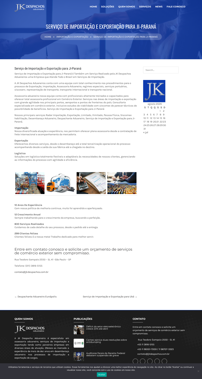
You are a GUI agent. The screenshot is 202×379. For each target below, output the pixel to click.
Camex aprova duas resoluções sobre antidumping (106, 340)
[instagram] (157, 361)
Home (93, 6)
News (159, 6)
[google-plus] (142, 361)
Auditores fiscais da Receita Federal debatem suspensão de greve (105, 354)
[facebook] (135, 361)
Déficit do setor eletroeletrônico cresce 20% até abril (103, 327)
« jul (145, 132)
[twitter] (150, 361)
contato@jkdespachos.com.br (31, 271)
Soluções (107, 6)
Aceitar (101, 374)
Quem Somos (126, 6)
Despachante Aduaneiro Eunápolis (35, 296)
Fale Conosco (176, 6)
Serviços (145, 6)
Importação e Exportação (72, 36)
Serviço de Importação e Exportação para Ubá (110, 296)
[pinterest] (164, 361)
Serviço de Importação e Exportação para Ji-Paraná (47, 68)
